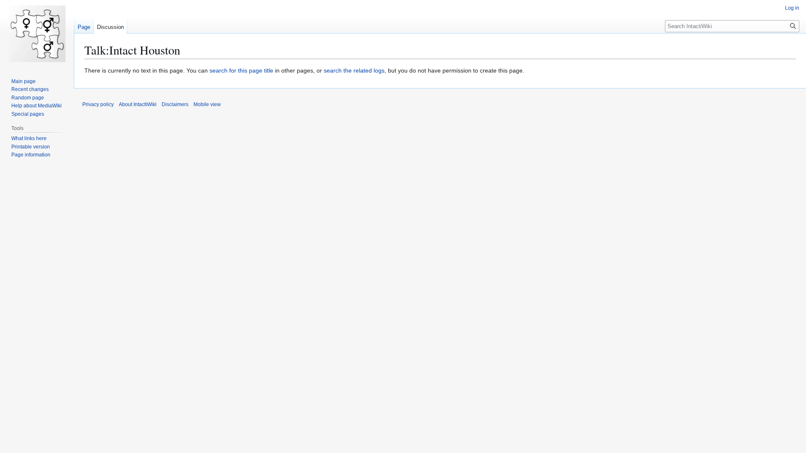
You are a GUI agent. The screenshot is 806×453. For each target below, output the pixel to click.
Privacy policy (98, 104)
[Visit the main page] (37, 33)
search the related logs (354, 70)
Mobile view (207, 104)
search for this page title (241, 70)
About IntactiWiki (138, 104)
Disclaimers (175, 104)
